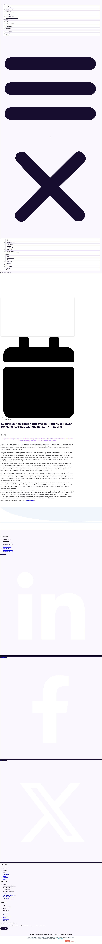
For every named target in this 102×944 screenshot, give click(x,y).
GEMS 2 (4, 884)
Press (7, 34)
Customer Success (7, 539)
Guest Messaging (10, 16)
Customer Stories (10, 23)
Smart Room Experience (8, 891)
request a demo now (30, 500)
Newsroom (5, 870)
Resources (5, 19)
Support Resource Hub (8, 544)
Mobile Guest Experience (8, 887)
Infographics (9, 26)
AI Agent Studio (10, 6)
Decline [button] (72, 941)
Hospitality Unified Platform (9, 886)
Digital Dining (9, 14)
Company (5, 29)
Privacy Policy (60, 938)
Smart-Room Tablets (11, 12)
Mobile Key (9, 11)
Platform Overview (10, 7)
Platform (5, 4)
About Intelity (9, 31)
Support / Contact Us (8, 542)
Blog (7, 21)
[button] (50, 137)
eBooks (8, 24)
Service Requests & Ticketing (12, 18)
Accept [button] (67, 941)
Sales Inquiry (6, 541)
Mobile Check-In (10, 9)
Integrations (8, 28)
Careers (8, 33)
